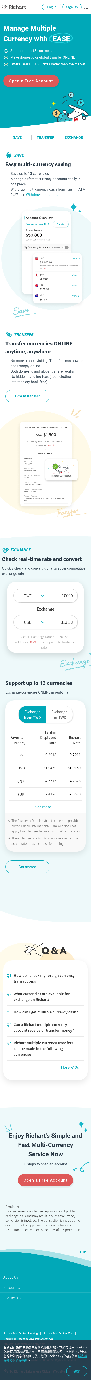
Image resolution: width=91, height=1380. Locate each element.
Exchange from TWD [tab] (32, 714)
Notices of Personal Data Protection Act (28, 1339)
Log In (51, 7)
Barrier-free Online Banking (20, 1333)
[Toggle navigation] (86, 7)
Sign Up (72, 7)
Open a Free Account (31, 81)
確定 (76, 1371)
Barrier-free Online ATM (58, 1333)
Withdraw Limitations (42, 195)
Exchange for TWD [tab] (59, 714)
